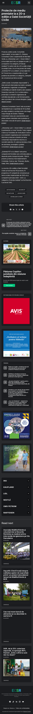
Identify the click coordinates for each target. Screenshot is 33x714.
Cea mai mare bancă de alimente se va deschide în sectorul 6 (14, 614)
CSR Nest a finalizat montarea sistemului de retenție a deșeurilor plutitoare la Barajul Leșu (18, 375)
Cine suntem (9, 285)
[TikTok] (13, 701)
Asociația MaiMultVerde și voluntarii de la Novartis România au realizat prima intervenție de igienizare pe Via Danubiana (16, 534)
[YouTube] (23, 701)
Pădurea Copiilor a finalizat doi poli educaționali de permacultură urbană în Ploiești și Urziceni (18, 368)
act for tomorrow (11, 189)
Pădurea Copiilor (27, 711)
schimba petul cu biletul (16, 196)
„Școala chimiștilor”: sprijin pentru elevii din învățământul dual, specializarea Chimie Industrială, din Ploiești (19, 383)
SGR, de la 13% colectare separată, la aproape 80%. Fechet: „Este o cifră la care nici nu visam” (15, 651)
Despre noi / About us (9, 708)
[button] (3, 2)
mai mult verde (10, 193)
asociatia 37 (22, 189)
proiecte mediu (21, 193)
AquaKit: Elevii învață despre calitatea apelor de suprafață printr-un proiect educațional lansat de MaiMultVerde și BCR (15, 575)
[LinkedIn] (16, 701)
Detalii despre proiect (17, 147)
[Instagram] (19, 701)
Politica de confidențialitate (23, 708)
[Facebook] (10, 701)
